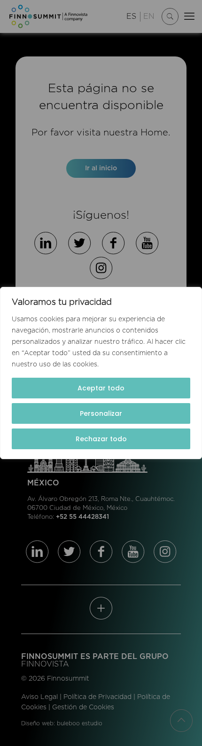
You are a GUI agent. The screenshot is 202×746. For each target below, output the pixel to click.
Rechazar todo (101, 439)
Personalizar (101, 413)
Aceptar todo (101, 388)
